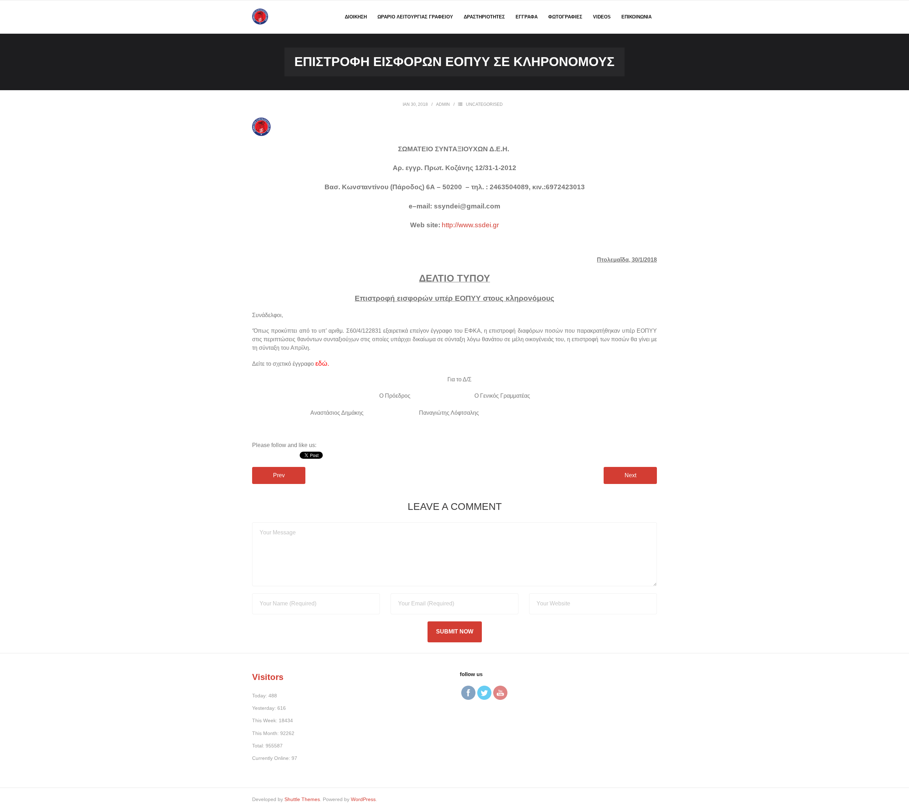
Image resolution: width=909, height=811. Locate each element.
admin (443, 104)
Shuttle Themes (302, 799)
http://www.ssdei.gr (470, 225)
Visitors (267, 677)
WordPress (363, 799)
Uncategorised (484, 104)
